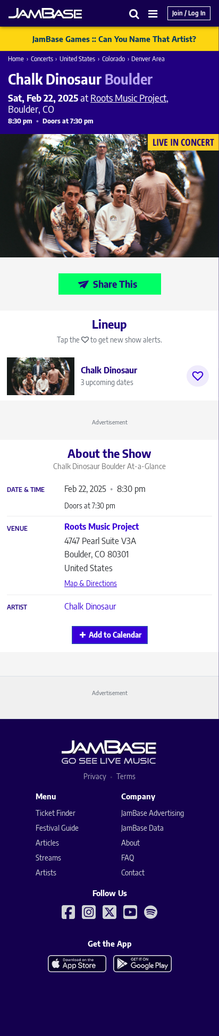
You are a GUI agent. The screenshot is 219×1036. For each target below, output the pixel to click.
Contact (133, 872)
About (130, 842)
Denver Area (148, 59)
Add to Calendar (115, 634)
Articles (47, 842)
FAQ (127, 857)
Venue (17, 528)
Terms (126, 776)
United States (77, 59)
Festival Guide (57, 827)
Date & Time (26, 490)
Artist (17, 607)
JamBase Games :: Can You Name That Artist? (114, 39)
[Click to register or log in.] (198, 376)
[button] (134, 13)
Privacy (94, 776)
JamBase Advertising (152, 812)
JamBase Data (142, 827)
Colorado (113, 59)
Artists (46, 872)
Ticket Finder (55, 812)
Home (16, 59)
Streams (48, 857)
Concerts (42, 59)
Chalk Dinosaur (90, 606)
